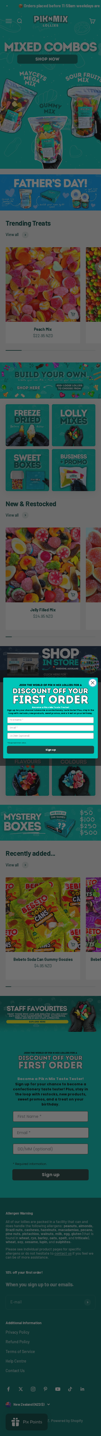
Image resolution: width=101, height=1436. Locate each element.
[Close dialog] (93, 683)
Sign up (50, 749)
